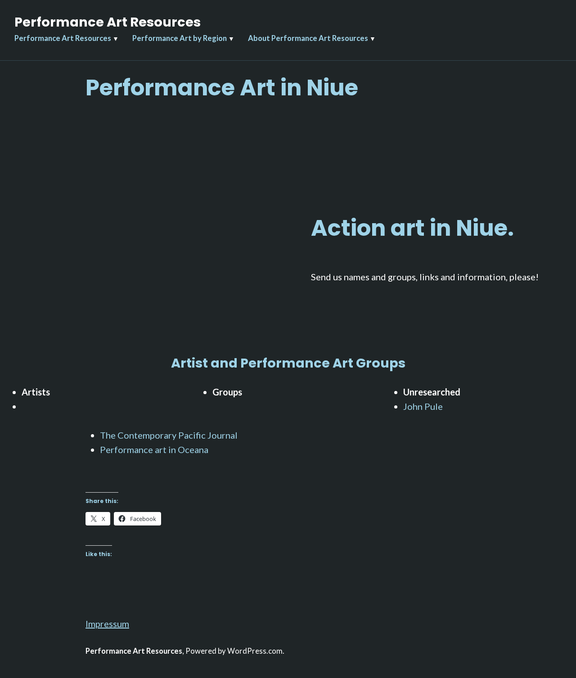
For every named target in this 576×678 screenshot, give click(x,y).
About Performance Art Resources (308, 38)
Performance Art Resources (107, 22)
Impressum (107, 623)
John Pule (423, 406)
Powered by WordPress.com (234, 651)
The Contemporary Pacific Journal (169, 435)
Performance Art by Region (179, 38)
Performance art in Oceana (154, 449)
